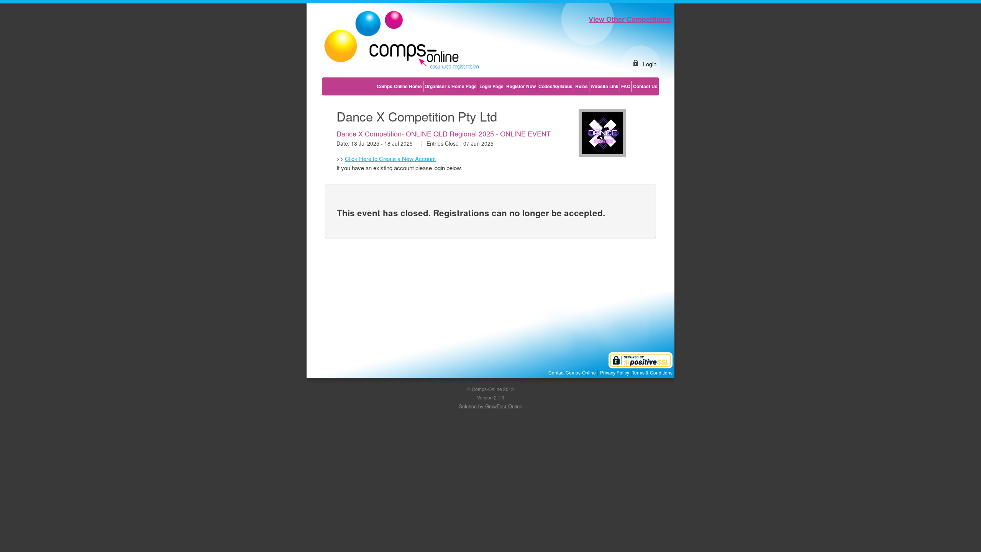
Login (649, 64)
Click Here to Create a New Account (390, 158)
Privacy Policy (615, 372)
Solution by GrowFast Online (490, 406)
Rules (581, 86)
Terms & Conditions (652, 372)
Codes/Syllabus (555, 86)
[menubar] (517, 86)
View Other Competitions (630, 19)
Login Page (491, 86)
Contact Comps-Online (572, 372)
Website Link (604, 86)
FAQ (625, 86)
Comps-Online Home (399, 86)
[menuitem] (399, 86)
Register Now (521, 86)
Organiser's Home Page (451, 86)
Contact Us (645, 86)
